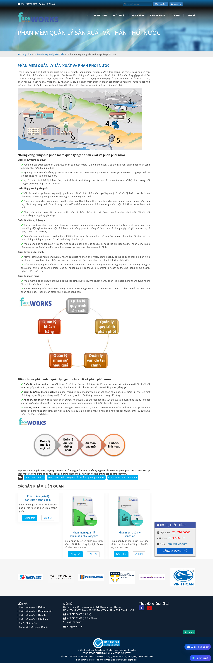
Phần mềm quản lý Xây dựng (33, 619)
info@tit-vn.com (28, 3)
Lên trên (188, 632)
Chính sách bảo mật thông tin (122, 650)
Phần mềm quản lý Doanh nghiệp (35, 611)
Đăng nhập (162, 3)
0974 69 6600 (48, 3)
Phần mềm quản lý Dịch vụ (32, 607)
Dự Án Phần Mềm (28, 623)
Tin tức (176, 15)
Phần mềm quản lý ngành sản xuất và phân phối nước (76, 477)
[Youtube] (149, 608)
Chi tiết (47, 517)
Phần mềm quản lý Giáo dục (33, 615)
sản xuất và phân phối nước (122, 477)
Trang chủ (100, 15)
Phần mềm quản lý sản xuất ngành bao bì (38, 498)
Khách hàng (157, 15)
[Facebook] (141, 607)
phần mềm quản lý (35, 477)
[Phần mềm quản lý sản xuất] (129, 511)
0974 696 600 (176, 538)
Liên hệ (191, 15)
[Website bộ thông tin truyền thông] (106, 643)
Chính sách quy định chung (92, 650)
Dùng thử (30, 517)
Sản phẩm (138, 15)
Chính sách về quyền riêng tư (33, 627)
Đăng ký (177, 3)
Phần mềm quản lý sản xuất (130, 534)
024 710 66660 (181, 532)
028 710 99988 (74, 618)
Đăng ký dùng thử (175, 550)
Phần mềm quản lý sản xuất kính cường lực (84, 534)
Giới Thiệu (119, 15)
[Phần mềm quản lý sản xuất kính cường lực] (83, 511)
